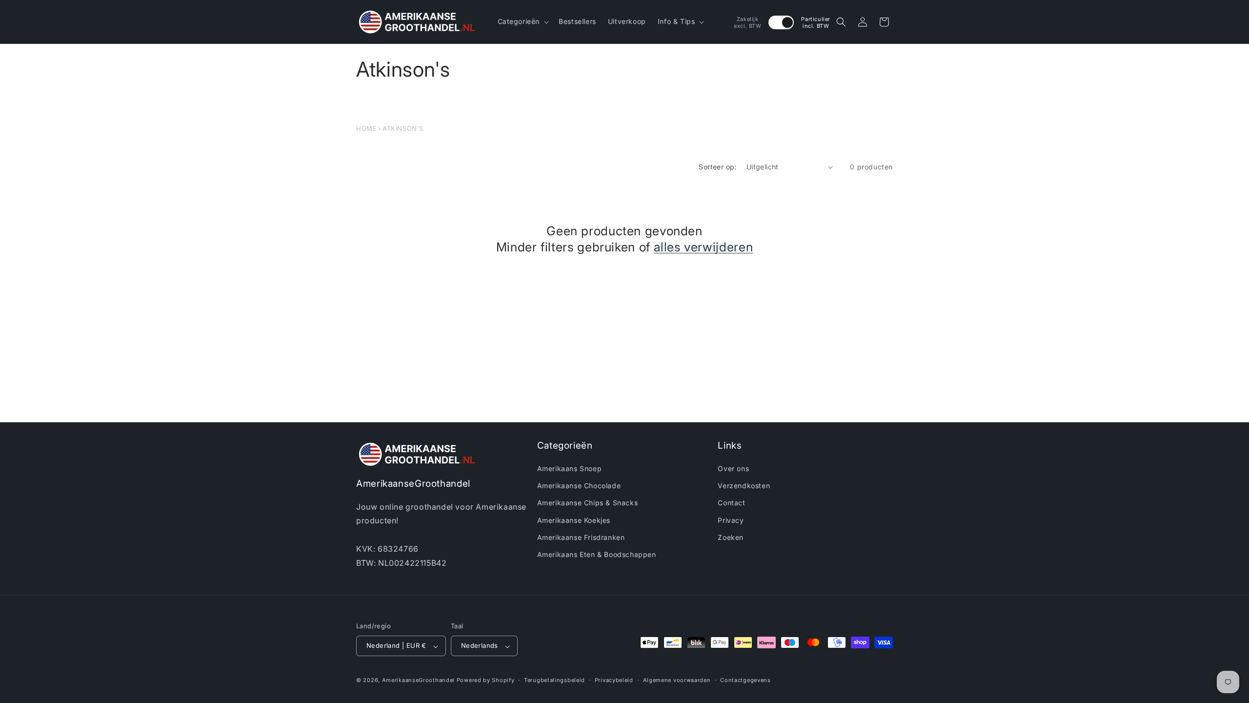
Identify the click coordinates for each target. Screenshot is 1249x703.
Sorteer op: (717, 167)
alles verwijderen (703, 247)
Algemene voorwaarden (677, 680)
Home (366, 128)
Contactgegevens (745, 680)
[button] (522, 21)
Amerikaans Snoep (569, 469)
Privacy (731, 520)
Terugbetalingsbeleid (554, 680)
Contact (731, 503)
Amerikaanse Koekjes (573, 520)
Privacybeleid (614, 680)
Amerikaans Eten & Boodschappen (596, 555)
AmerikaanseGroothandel (418, 680)
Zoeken (731, 537)
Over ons (733, 469)
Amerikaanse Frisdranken (581, 537)
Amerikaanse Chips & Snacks (587, 503)
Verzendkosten (744, 486)
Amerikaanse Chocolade (579, 486)
